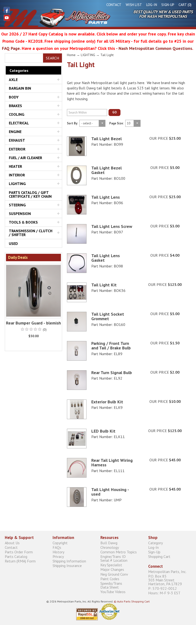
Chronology (109, 547)
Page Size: (116, 123)
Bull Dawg (108, 542)
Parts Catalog (16, 556)
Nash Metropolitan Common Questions (155, 48)
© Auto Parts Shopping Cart (132, 601)
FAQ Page (11, 48)
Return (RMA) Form (20, 561)
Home (71, 55)
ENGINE (15, 131)
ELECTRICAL (19, 123)
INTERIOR (17, 175)
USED (13, 243)
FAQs (57, 547)
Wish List (134, 4)
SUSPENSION (20, 213)
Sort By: (72, 123)
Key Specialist (111, 565)
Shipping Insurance (67, 565)
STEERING (17, 205)
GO (114, 112)
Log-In (151, 4)
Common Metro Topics (118, 552)
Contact (113, 4)
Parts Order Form (19, 552)
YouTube (7, 18)
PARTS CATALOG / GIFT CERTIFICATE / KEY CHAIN (30, 194)
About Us (12, 542)
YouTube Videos (112, 592)
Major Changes (112, 569)
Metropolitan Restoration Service (56, 18)
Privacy (58, 556)
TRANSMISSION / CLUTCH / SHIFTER (30, 232)
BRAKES (15, 105)
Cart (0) (185, 4)
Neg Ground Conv (114, 574)
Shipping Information (69, 561)
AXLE (13, 79)
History (58, 552)
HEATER (15, 166)
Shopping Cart (159, 556)
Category (155, 542)
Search (52, 58)
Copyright (60, 542)
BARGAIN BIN (20, 88)
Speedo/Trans (111, 585)
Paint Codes (109, 578)
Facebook (7, 10)
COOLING (16, 114)
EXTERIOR (17, 149)
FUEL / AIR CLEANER (25, 157)
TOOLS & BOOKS (23, 222)
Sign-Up (167, 4)
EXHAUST (17, 140)
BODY (14, 97)
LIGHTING (17, 183)
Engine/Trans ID (113, 558)
